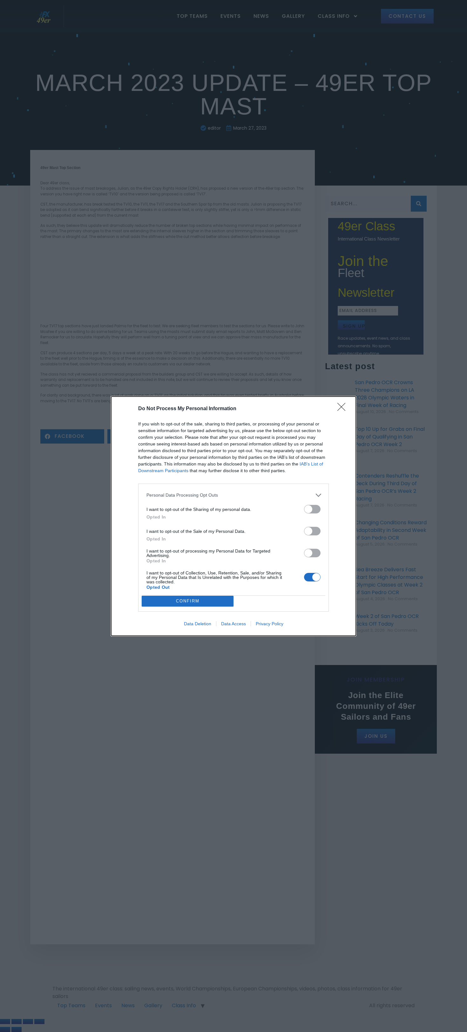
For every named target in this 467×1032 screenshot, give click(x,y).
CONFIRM (188, 601)
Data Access (233, 623)
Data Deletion (197, 623)
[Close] (343, 409)
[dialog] (233, 516)
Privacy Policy (269, 623)
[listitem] (233, 495)
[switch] (312, 509)
